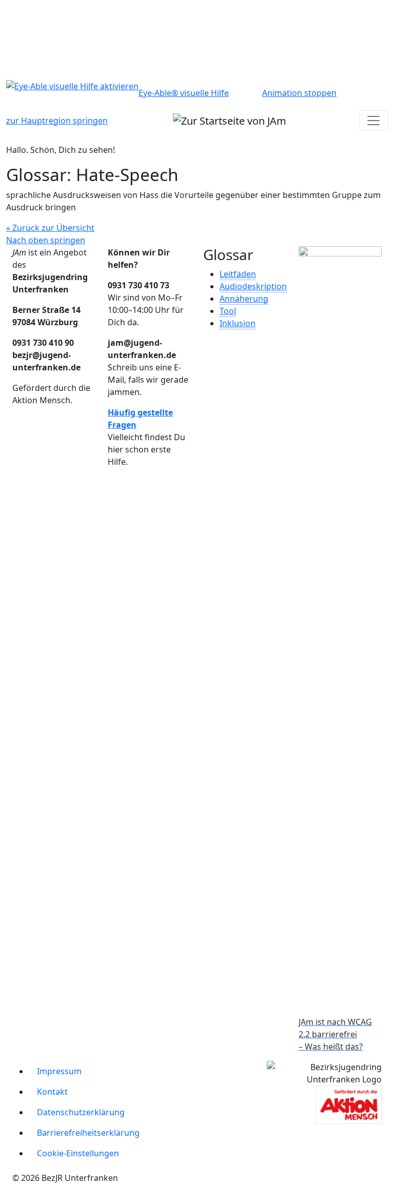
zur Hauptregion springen (57, 120)
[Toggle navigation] (373, 120)
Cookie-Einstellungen (78, 1153)
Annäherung (244, 298)
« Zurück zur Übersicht (50, 227)
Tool (228, 311)
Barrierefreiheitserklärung (88, 1132)
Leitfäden (238, 274)
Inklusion (237, 323)
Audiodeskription (253, 286)
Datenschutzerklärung (81, 1112)
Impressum (59, 1071)
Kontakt (52, 1091)
